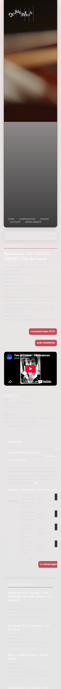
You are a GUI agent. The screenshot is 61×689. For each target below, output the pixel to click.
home (11, 219)
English (40, 236)
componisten (27, 219)
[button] (43, 331)
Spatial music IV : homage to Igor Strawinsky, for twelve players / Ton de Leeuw (30, 595)
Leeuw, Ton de (11, 395)
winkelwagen (33, 222)
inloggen (50, 236)
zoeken (44, 219)
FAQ (35, 483)
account (15, 222)
